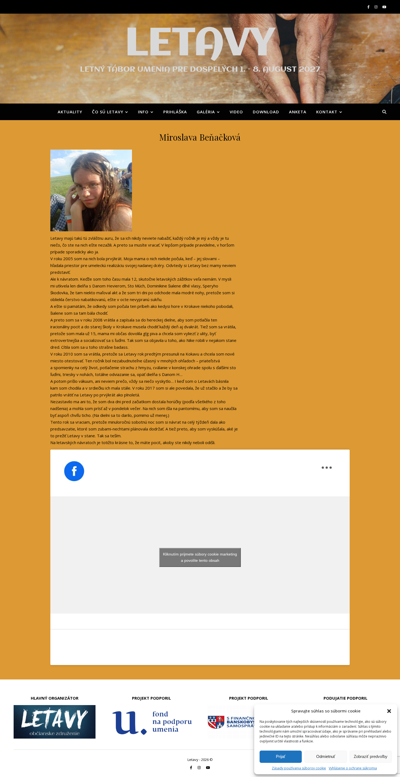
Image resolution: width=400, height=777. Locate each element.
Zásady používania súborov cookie (299, 768)
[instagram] (376, 6)
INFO (143, 111)
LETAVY (200, 44)
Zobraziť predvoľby (370, 756)
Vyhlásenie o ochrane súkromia (353, 768)
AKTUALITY (70, 111)
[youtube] (384, 6)
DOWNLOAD (266, 111)
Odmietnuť (325, 756)
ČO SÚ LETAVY (107, 111)
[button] (389, 711)
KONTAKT (326, 111)
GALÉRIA (206, 111)
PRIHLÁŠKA (175, 111)
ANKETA (297, 111)
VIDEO (236, 111)
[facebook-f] (368, 6)
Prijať (280, 756)
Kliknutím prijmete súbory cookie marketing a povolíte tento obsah (200, 557)
